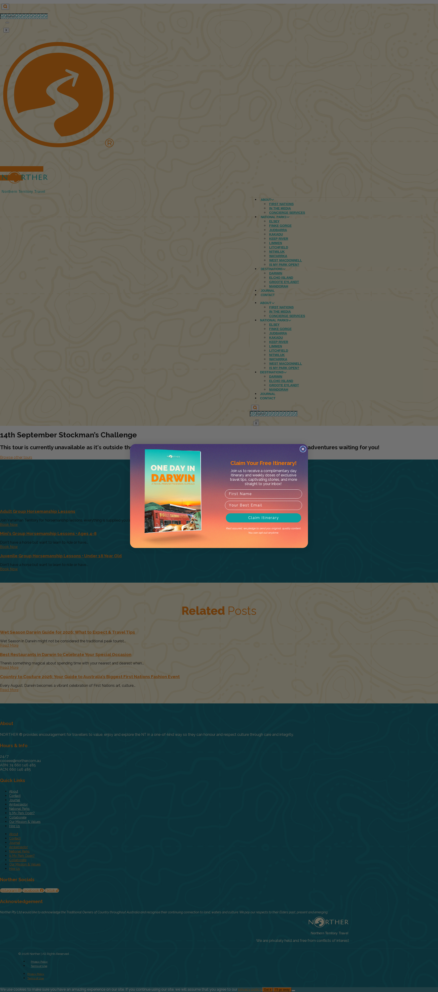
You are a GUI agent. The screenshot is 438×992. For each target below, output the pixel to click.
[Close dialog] (303, 449)
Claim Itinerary (263, 518)
